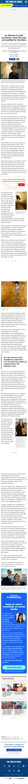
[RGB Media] (11, 778)
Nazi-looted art (20, 738)
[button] (26, 2)
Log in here (18, 752)
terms (20, 187)
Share (13, 59)
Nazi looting (13, 738)
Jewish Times (9, 737)
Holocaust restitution (6, 738)
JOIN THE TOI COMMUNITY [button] (14, 750)
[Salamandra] (21, 778)
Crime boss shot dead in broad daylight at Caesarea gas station (20, 693)
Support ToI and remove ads (21, 5)
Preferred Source (14, 52)
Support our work (14, 667)
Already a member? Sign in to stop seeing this (14, 671)
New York (17, 739)
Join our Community (6, 5)
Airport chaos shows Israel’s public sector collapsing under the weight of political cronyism (8, 712)
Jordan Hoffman (14, 54)
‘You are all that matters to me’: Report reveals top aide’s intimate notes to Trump (8, 694)
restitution (12, 739)
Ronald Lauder (16, 737)
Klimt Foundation (5, 739)
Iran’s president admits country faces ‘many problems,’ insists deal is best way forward (20, 712)
